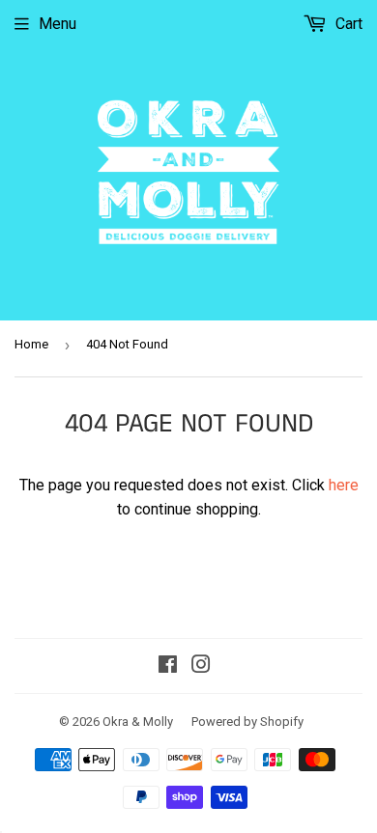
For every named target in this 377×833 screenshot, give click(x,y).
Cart (347, 23)
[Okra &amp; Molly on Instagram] (201, 666)
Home (31, 344)
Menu (57, 23)
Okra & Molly (137, 721)
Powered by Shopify (247, 721)
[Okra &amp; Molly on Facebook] (168, 666)
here (344, 485)
